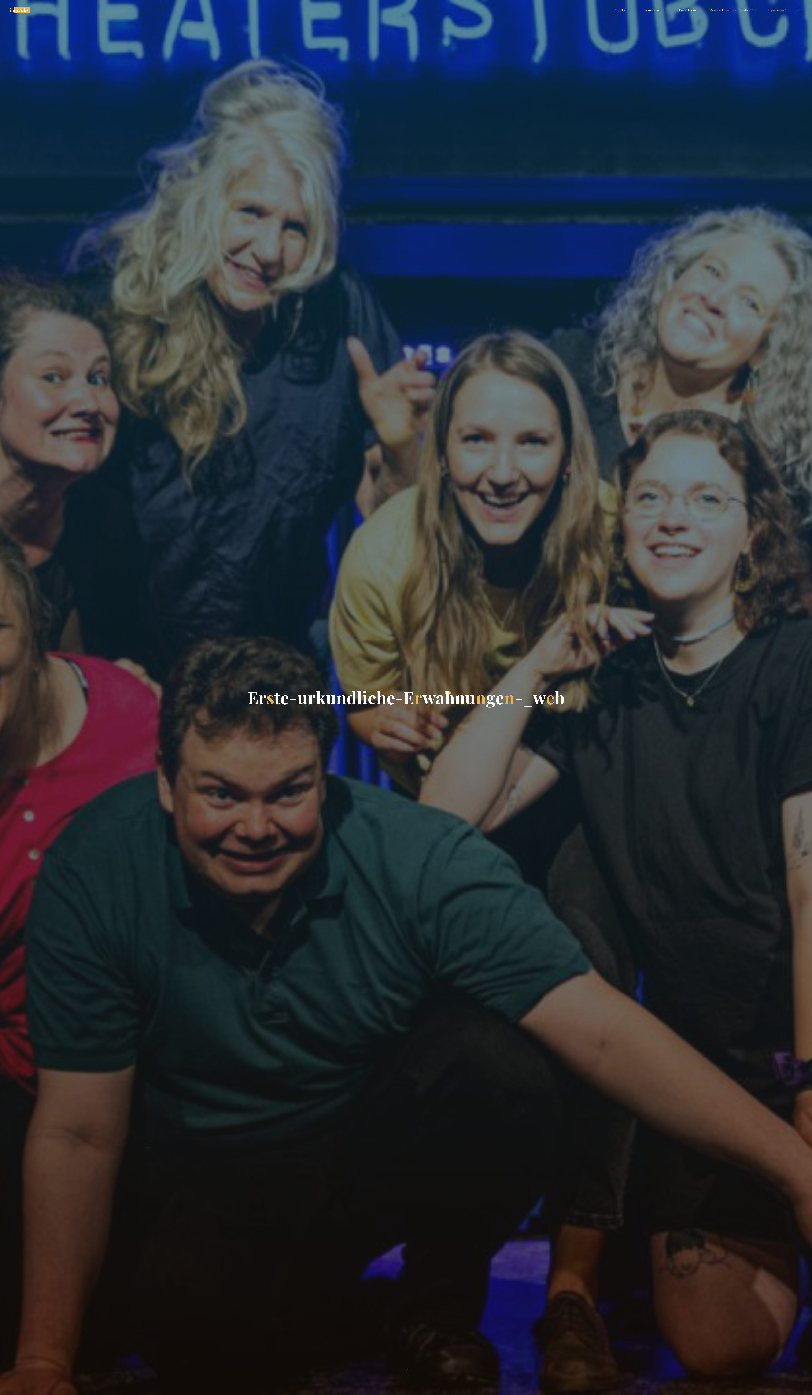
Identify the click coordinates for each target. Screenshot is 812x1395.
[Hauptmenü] (800, 10)
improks (19, 10)
